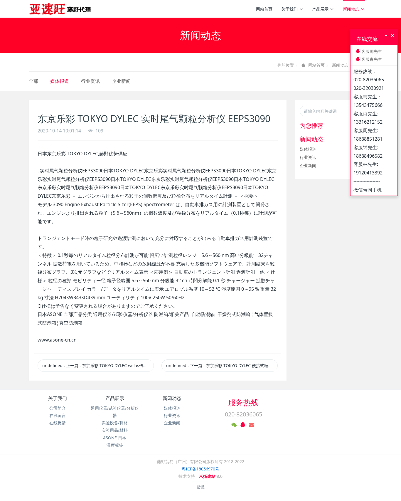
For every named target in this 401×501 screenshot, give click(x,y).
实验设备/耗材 (115, 423)
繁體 (200, 487)
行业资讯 (90, 81)
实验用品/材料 (115, 430)
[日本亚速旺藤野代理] (60, 9)
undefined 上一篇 (98, 365)
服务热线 (243, 402)
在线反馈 (57, 423)
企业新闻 (121, 81)
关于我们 (289, 9)
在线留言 (57, 415)
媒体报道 (59, 81)
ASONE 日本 (114, 438)
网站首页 (264, 9)
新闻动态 (351, 9)
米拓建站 (208, 476)
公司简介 (57, 408)
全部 (33, 81)
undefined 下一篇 (222, 365)
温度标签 (115, 445)
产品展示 (320, 9)
